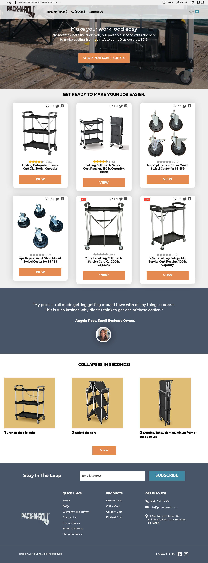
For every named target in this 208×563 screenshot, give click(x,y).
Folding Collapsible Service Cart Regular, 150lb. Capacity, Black (104, 169)
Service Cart (113, 501)
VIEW (40, 179)
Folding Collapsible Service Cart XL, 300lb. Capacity (40, 167)
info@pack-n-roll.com (163, 507)
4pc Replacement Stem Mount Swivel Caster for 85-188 (40, 260)
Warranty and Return (76, 512)
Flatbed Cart (114, 517)
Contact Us (70, 517)
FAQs (66, 506)
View (104, 450)
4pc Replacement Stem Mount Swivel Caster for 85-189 (168, 167)
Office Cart (113, 506)
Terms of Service (73, 529)
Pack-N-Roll (21, 12)
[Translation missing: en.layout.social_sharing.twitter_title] (57, 106)
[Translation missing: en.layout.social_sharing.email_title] (52, 106)
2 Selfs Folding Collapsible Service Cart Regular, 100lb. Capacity (168, 262)
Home (66, 501)
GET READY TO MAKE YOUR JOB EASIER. (104, 95)
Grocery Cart (114, 512)
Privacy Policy (71, 523)
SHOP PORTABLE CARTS (104, 58)
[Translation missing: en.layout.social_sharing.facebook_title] (62, 105)
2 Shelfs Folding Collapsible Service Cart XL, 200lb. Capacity (104, 262)
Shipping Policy (72, 534)
